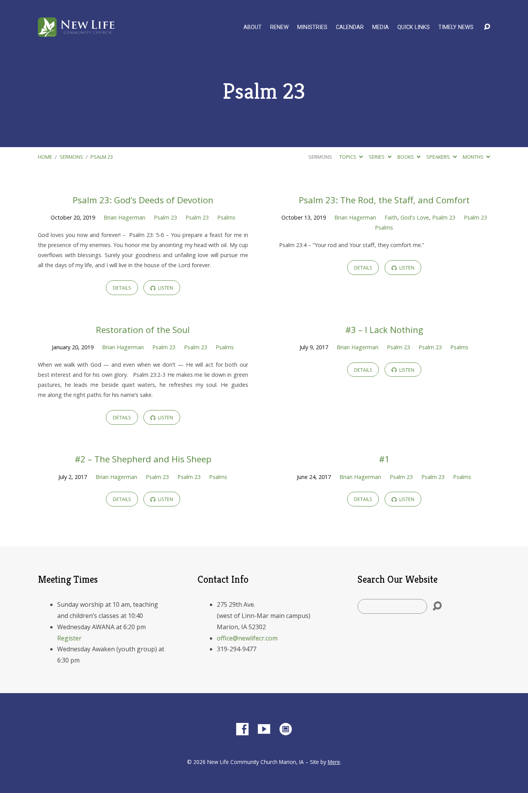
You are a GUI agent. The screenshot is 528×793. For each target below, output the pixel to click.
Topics (348, 156)
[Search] (437, 606)
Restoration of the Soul (143, 330)
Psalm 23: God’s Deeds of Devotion (143, 200)
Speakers (438, 156)
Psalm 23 (101, 156)
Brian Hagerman (124, 217)
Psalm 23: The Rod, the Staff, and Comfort (384, 200)
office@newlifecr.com (247, 638)
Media (380, 27)
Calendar (350, 27)
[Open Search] (487, 27)
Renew (279, 27)
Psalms (226, 217)
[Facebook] (242, 729)
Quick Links (413, 27)
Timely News (455, 27)
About (253, 27)
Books (406, 156)
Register (69, 638)
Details (122, 288)
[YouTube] (264, 729)
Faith (391, 217)
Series (377, 156)
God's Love (414, 217)
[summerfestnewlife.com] (285, 729)
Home (45, 156)
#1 (384, 459)
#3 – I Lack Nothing (384, 330)
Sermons (71, 156)
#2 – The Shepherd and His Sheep (143, 459)
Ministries (312, 27)
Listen (165, 288)
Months (474, 156)
